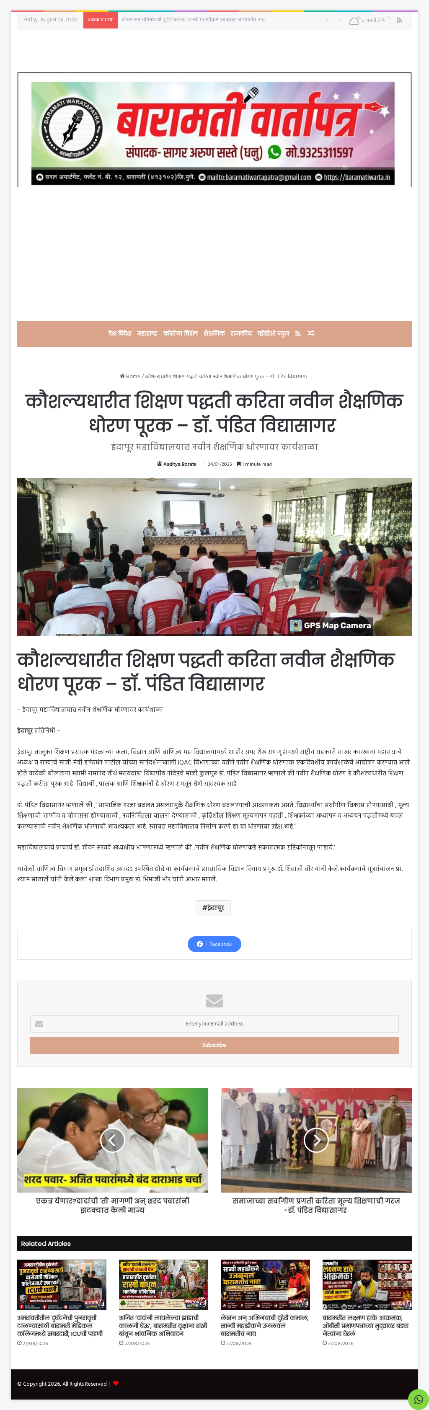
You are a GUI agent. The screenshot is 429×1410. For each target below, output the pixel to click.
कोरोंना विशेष (180, 333)
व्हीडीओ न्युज (273, 333)
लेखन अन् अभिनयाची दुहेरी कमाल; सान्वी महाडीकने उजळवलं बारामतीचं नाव (264, 1326)
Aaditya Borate (179, 464)
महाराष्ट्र (147, 333)
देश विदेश (120, 333)
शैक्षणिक (214, 333)
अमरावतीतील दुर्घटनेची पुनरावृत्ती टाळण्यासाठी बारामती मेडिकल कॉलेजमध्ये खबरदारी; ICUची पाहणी (60, 1326)
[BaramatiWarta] (214, 129)
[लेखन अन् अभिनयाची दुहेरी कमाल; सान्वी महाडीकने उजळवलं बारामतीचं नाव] (265, 1285)
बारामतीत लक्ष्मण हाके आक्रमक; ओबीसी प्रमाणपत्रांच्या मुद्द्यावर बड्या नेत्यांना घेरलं (201, 19)
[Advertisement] (215, 253)
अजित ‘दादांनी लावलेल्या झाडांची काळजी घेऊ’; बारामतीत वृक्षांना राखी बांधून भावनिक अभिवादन (163, 1326)
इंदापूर (215, 908)
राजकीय (241, 333)
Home (132, 376)
